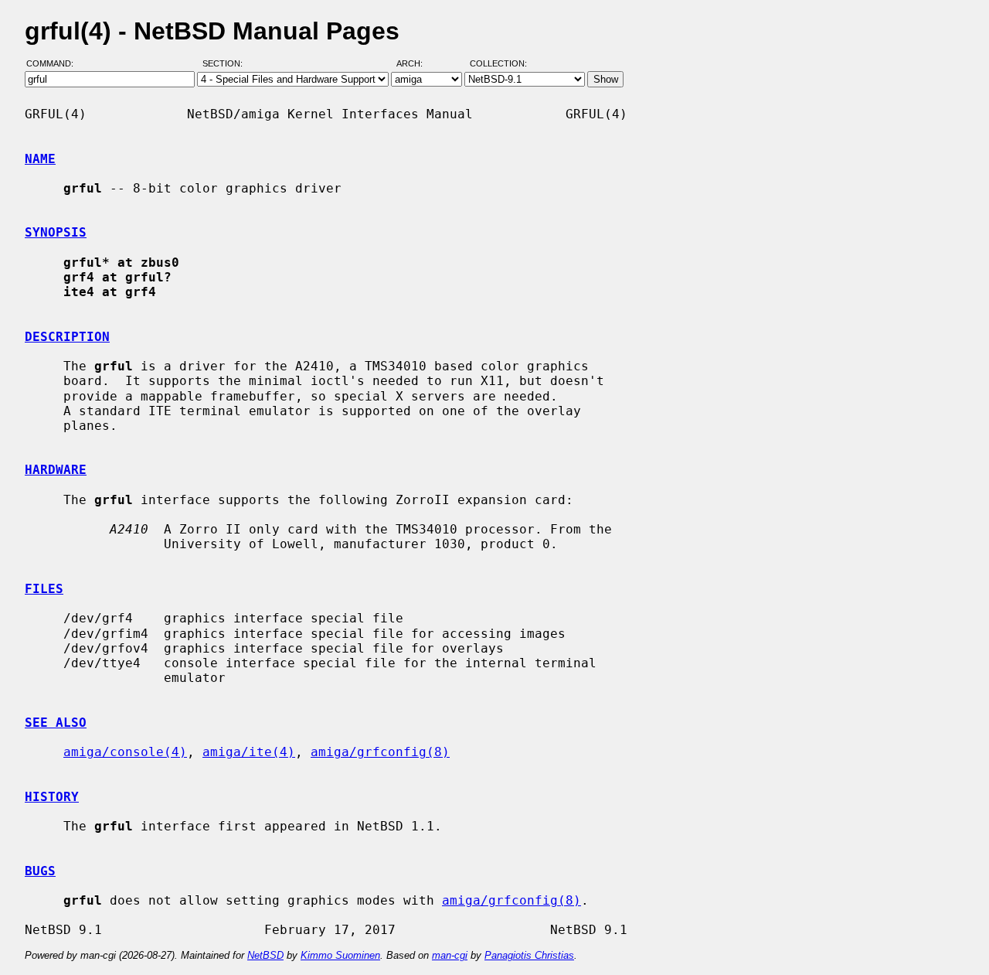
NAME (40, 159)
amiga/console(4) (125, 752)
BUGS (40, 871)
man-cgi (449, 955)
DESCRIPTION (67, 336)
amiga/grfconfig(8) (380, 752)
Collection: (498, 64)
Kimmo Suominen (340, 955)
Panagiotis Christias (529, 955)
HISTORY (52, 796)
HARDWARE (56, 469)
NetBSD (265, 955)
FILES (44, 588)
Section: (226, 64)
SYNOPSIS (56, 232)
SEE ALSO (56, 722)
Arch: (416, 64)
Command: (54, 64)
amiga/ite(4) (248, 752)
